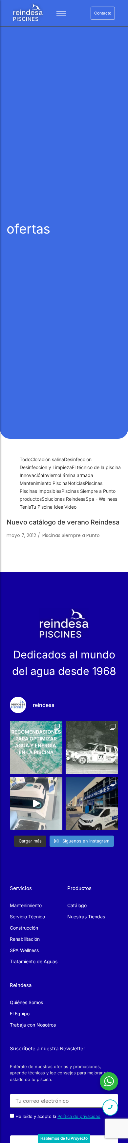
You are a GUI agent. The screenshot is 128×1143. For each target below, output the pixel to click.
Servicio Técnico (27, 916)
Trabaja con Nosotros (33, 1025)
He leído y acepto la (57, 1116)
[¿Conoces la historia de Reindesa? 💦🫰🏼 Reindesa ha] (92, 747)
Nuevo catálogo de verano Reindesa (63, 522)
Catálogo (77, 905)
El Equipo (20, 1013)
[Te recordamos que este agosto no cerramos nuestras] (92, 803)
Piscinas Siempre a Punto (71, 535)
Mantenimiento (26, 905)
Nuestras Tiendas (86, 916)
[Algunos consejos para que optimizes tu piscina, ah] (36, 747)
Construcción (24, 928)
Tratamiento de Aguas (33, 961)
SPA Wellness (24, 950)
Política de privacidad (78, 1116)
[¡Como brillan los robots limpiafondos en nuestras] (36, 803)
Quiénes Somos (26, 1002)
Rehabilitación (25, 939)
